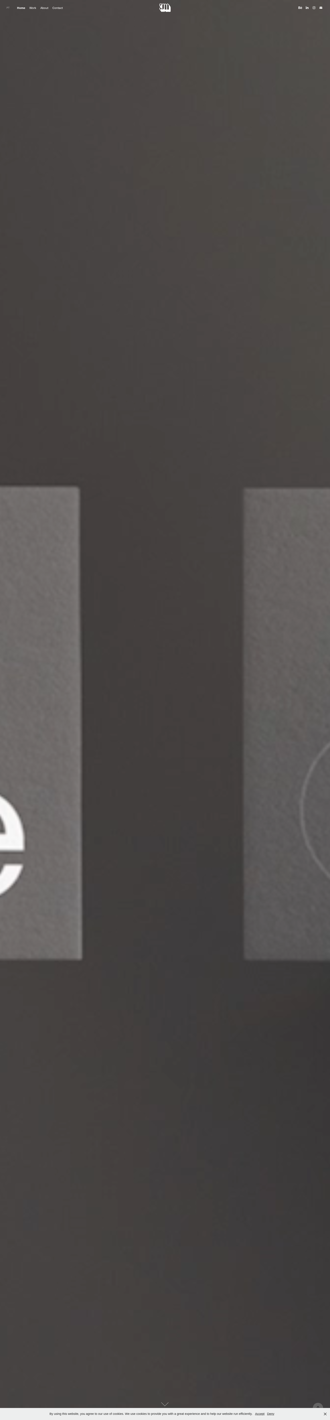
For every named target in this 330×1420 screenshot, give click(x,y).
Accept (260, 1414)
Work (32, 8)
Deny (270, 1414)
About (44, 8)
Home (21, 8)
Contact (57, 8)
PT (8, 7)
